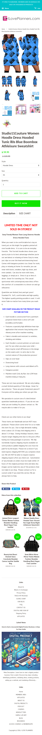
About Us (21, 587)
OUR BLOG (21, 602)
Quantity (5, 180)
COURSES (21, 709)
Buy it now (21, 203)
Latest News (21, 623)
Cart (38, 8)
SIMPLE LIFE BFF (21, 715)
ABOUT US (21, 700)
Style (4, 161)
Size (3, 171)
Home (3, 29)
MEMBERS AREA (21, 695)
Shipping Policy (21, 613)
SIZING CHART (21, 599)
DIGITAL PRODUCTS (21, 703)
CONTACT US (21, 607)
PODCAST (21, 706)
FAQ (21, 605)
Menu (6, 8)
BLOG (21, 718)
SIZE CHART (25, 213)
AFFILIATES (21, 616)
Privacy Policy (21, 593)
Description (9, 213)
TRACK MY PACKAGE (21, 596)
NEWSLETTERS (21, 712)
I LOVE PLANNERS (27, 730)
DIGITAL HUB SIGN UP (21, 610)
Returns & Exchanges (21, 590)
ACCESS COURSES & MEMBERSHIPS (21, 724)
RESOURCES (21, 721)
